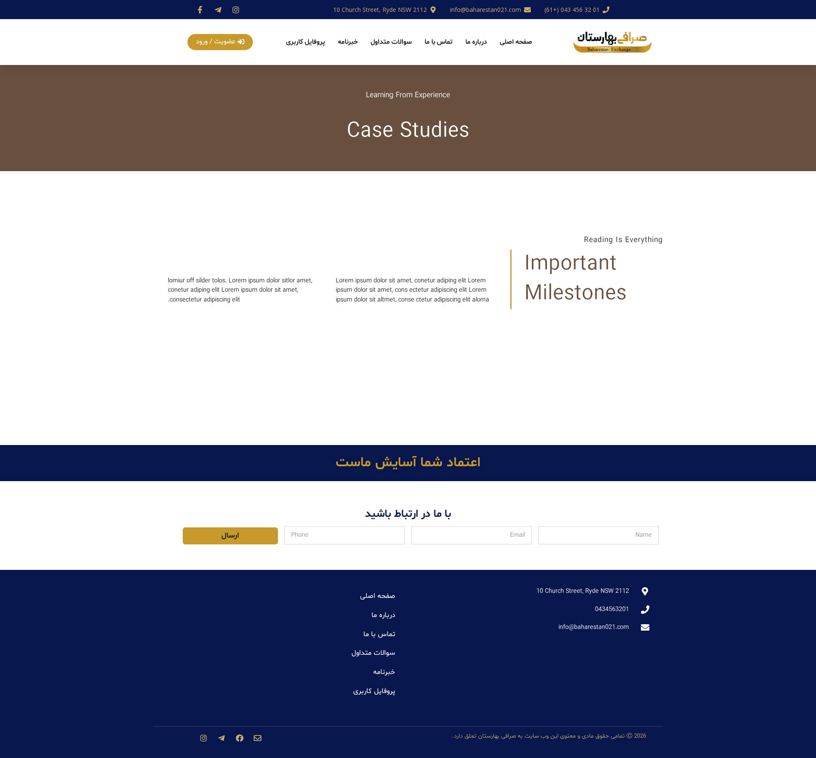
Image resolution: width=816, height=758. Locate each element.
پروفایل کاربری (305, 42)
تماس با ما (439, 42)
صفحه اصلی (516, 42)
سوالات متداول (391, 42)
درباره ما (476, 42)
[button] (220, 42)
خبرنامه (348, 42)
